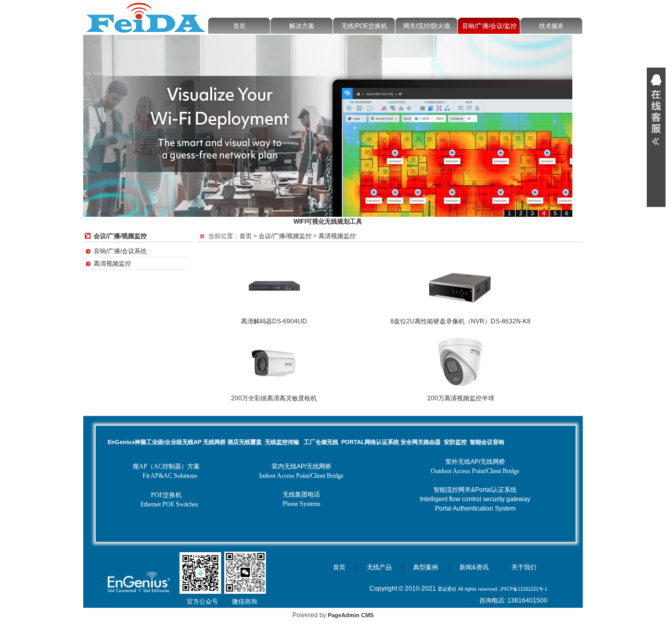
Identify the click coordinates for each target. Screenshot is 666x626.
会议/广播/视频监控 (285, 236)
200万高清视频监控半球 (460, 398)
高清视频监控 (112, 263)
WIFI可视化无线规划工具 (327, 221)
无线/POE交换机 (364, 26)
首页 (239, 26)
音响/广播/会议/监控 (489, 26)
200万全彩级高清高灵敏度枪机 (274, 398)
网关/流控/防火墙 (426, 26)
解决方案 (301, 26)
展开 (656, 110)
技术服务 (551, 26)
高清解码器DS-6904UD (274, 321)
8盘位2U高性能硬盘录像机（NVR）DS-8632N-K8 (460, 321)
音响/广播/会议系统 (120, 251)
